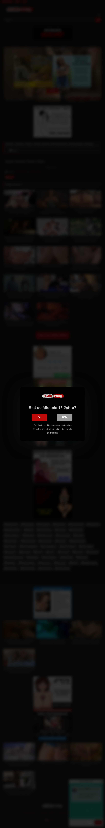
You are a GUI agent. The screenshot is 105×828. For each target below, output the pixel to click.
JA (39, 417)
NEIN (64, 417)
